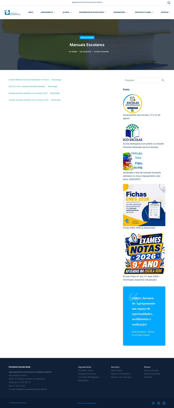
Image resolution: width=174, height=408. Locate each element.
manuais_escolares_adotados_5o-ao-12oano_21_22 (28, 100)
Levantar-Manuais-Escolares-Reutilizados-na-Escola (29, 80)
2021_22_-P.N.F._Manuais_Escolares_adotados (27, 86)
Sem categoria (87, 37)
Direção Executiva (87, 373)
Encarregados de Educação (91, 12)
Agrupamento (47, 12)
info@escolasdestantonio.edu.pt (31, 389)
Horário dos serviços (121, 377)
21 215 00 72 (24, 382)
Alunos (66, 12)
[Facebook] (153, 403)
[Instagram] (158, 403)
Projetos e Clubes (143, 12)
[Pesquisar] (169, 3)
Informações (119, 12)
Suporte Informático (121, 373)
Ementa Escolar (151, 370)
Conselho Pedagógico (88, 377)
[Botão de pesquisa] (162, 80)
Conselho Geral (85, 370)
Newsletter (83, 380)
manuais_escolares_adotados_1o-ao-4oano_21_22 (28, 93)
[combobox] (141, 80)
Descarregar (56, 80)
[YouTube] (164, 403)
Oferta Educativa (152, 373)
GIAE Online (116, 370)
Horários (148, 377)
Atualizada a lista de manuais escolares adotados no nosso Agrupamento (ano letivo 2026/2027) (142, 176)
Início (30, 12)
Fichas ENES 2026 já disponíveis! (139, 227)
